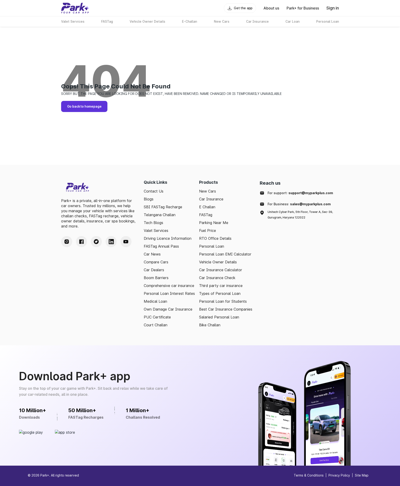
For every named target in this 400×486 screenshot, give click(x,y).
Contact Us (153, 191)
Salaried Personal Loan (219, 317)
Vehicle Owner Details (218, 262)
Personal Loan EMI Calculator (225, 254)
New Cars (207, 191)
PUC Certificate (157, 317)
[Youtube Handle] (125, 241)
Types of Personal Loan (220, 293)
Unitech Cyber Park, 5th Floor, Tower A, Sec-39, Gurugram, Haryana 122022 (300, 214)
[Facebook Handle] (81, 241)
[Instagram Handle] (66, 241)
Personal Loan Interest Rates (169, 293)
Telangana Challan (159, 214)
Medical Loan (155, 301)
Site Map (362, 475)
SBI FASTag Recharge (163, 207)
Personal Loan (211, 246)
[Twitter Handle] (96, 241)
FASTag (205, 214)
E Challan (207, 207)
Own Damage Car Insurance (168, 309)
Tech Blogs (153, 222)
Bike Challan (209, 325)
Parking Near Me (213, 222)
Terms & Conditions (309, 475)
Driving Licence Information (167, 238)
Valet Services (156, 230)
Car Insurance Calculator (220, 270)
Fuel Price (207, 230)
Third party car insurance (221, 285)
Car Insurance (211, 199)
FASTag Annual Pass (161, 246)
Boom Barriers (156, 277)
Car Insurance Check (217, 277)
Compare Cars (156, 262)
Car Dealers (154, 270)
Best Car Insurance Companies (225, 309)
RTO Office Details (215, 238)
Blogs (148, 199)
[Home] (75, 8)
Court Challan (155, 325)
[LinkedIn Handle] (111, 241)
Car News (152, 254)
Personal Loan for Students (223, 301)
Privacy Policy (339, 475)
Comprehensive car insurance (169, 285)
